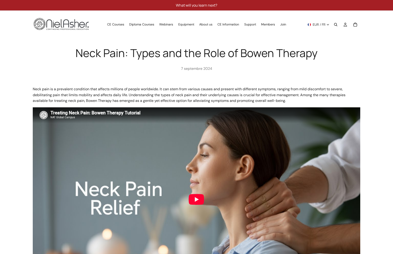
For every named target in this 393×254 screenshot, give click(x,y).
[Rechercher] (336, 25)
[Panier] (355, 25)
